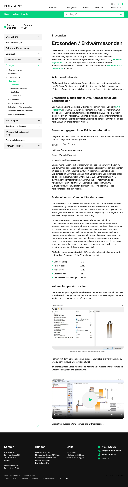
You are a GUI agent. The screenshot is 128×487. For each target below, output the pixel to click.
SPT (28, 26)
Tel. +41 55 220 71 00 (11, 468)
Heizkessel (12, 74)
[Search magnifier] (121, 14)
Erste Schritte (12, 37)
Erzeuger (10, 65)
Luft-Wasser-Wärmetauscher (20, 107)
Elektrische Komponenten (18, 48)
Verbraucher (11, 54)
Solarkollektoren (15, 70)
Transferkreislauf (13, 60)
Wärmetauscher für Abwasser (20, 111)
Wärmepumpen (15, 77)
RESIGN (33, 475)
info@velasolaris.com (11, 465)
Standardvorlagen (14, 43)
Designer (11, 26)
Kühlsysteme (13, 100)
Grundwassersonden (18, 88)
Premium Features (14, 146)
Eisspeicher (16, 96)
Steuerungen (12, 121)
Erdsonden (14, 85)
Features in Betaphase (16, 140)
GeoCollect (14, 92)
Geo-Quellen (13, 81)
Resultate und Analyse (16, 126)
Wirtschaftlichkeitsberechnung (18, 133)
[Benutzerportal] (122, 4)
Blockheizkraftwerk (16, 103)
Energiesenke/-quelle (17, 114)
